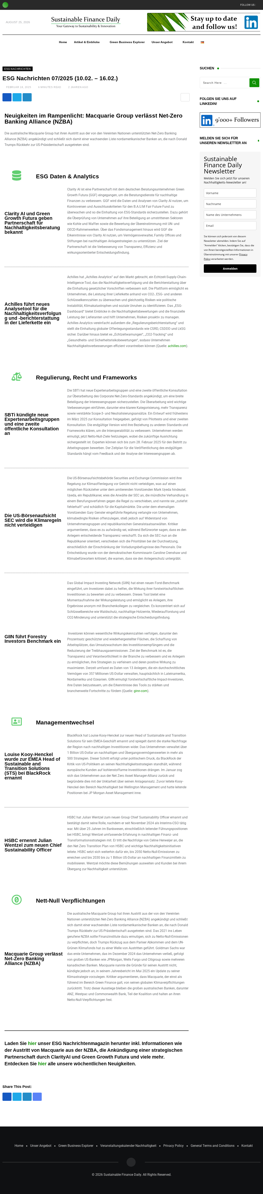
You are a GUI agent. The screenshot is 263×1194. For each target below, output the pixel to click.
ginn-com (140, 691)
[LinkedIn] (27, 97)
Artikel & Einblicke (87, 42)
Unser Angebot (162, 42)
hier (32, 1043)
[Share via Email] (185, 97)
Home (63, 42)
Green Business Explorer (127, 42)
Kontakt (188, 42)
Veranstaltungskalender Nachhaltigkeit (128, 1146)
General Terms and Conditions (212, 1146)
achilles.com (177, 346)
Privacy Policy (173, 1146)
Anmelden (230, 268)
